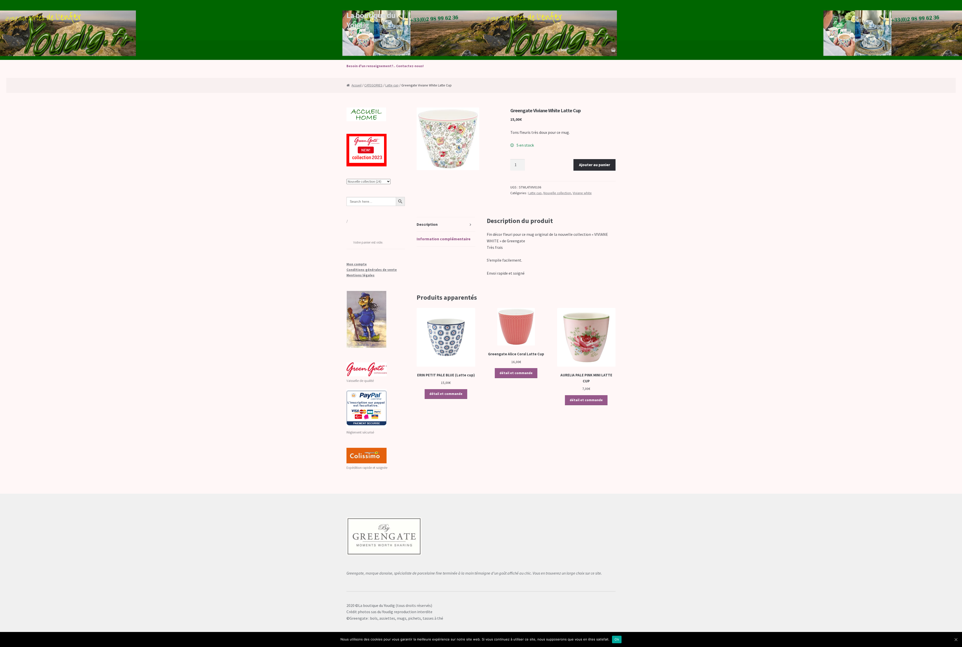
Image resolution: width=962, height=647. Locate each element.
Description (427, 224)
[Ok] (955, 639)
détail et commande (445, 394)
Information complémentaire (443, 238)
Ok (617, 639)
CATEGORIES (373, 85)
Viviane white (582, 193)
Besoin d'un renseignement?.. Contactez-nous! (385, 66)
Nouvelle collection (557, 193)
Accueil (356, 85)
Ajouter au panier (594, 164)
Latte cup (392, 85)
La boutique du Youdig (370, 20)
